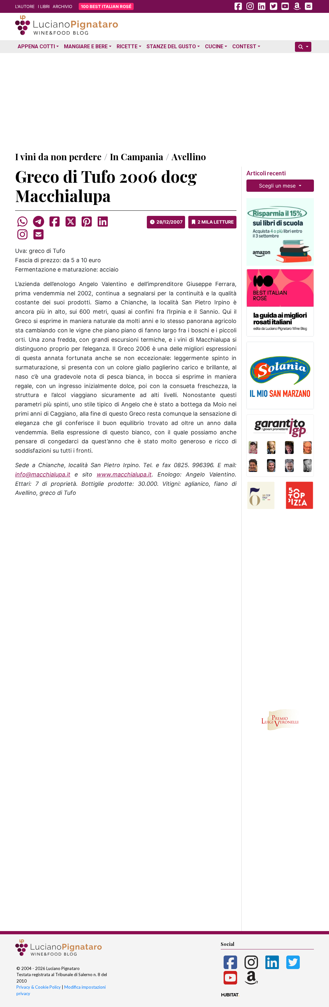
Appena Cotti (36, 46)
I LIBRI (43, 6)
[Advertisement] (164, 101)
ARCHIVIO (62, 6)
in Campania (136, 156)
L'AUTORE (25, 6)
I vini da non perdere (58, 156)
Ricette (127, 46)
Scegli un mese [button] (278, 185)
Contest (244, 46)
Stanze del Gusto (171, 46)
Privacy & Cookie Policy (38, 987)
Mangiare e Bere (86, 46)
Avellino (189, 156)
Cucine (214, 46)
